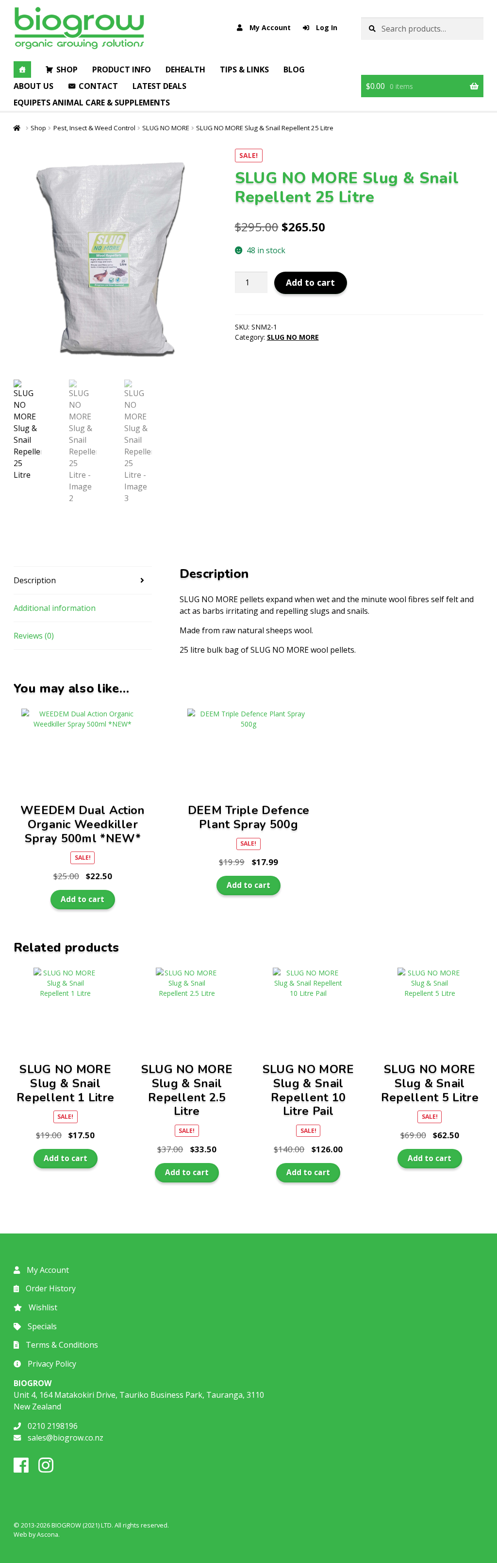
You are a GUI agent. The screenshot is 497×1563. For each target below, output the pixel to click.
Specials (41, 1326)
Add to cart (310, 282)
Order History (50, 1288)
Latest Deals (159, 86)
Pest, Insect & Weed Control (94, 127)
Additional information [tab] (55, 608)
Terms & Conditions (61, 1344)
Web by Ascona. (37, 1534)
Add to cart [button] (82, 899)
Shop (67, 69)
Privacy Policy (51, 1363)
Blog (294, 69)
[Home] (22, 69)
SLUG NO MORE (165, 127)
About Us (33, 86)
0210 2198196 (52, 1426)
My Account (269, 27)
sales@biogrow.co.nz (64, 1437)
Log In (325, 27)
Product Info (121, 69)
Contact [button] (98, 86)
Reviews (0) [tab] (34, 635)
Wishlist (42, 1307)
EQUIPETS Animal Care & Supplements (92, 102)
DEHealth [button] (185, 69)
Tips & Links (244, 69)
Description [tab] (35, 580)
